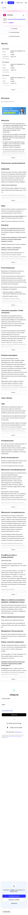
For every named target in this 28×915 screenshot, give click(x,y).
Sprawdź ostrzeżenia (15, 36)
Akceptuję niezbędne (14, 899)
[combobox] (14, 7)
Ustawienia (14, 903)
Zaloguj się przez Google (15, 723)
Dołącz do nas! (19, 2)
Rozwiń (13, 89)
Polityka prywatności (10, 736)
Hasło (4, 704)
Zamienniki (15, 28)
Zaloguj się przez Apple (16, 727)
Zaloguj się (10, 2)
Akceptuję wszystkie (14, 896)
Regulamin (19, 736)
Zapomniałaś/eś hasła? (7, 710)
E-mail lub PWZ (6, 698)
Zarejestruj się (18, 732)
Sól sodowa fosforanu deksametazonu (16, 19)
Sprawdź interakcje (15, 32)
